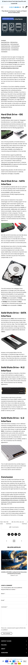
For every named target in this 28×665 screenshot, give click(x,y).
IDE (12, 522)
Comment (4, 607)
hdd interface (8, 522)
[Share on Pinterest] (15, 534)
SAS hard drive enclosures (17, 498)
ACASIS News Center (8, 18)
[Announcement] (14, 2)
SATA (17, 522)
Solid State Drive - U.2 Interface (9, 50)
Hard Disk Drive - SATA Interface (10, 44)
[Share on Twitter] (12, 534)
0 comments (15, 527)
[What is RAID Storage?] (6, 541)
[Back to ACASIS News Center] (14, 541)
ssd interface (24, 522)
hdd (5, 522)
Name (3, 593)
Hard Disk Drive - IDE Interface (9, 42)
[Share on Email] (19, 534)
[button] (20, 7)
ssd (20, 522)
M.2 (15, 522)
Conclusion (4, 51)
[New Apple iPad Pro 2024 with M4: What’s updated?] (21, 541)
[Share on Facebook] (9, 534)
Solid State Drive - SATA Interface (10, 46)
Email (3, 600)
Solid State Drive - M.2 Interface (10, 48)
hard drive (1, 522)
